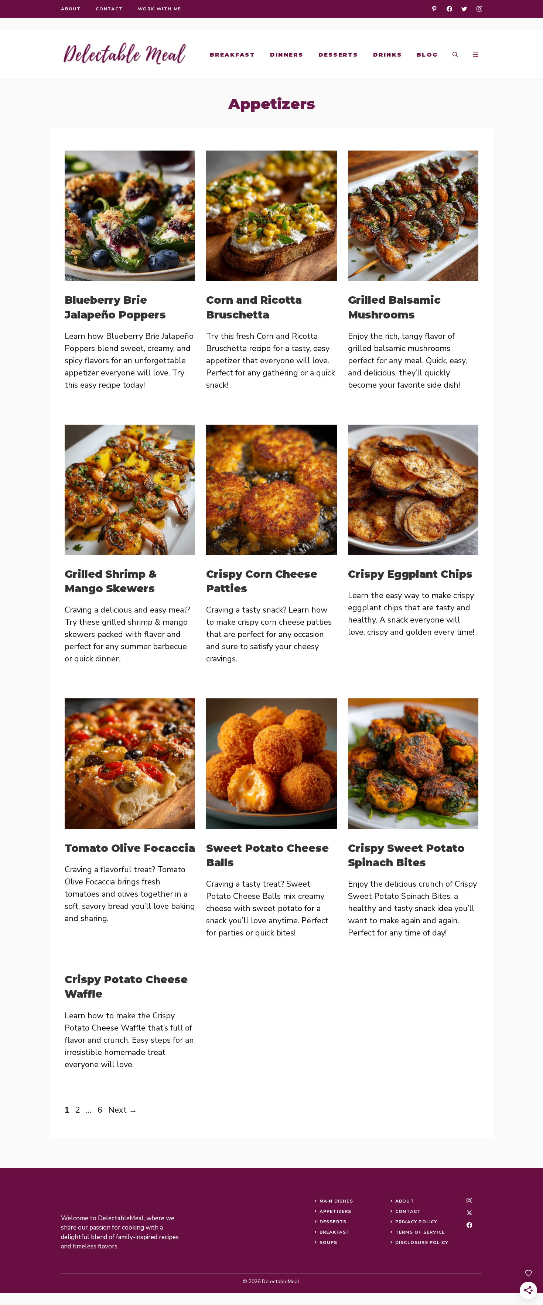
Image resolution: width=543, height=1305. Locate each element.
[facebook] (449, 8)
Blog (427, 54)
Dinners (287, 54)
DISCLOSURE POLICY (421, 1242)
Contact (408, 1211)
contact (109, 9)
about (71, 9)
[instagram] (479, 8)
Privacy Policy (416, 1222)
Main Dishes (336, 1201)
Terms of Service (420, 1232)
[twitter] (464, 8)
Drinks (387, 54)
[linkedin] (434, 8)
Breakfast (232, 54)
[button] (455, 54)
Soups (329, 1242)
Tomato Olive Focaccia (130, 848)
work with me (159, 9)
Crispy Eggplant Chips (410, 574)
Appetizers (336, 1211)
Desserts (338, 54)
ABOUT (404, 1201)
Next (122, 1110)
